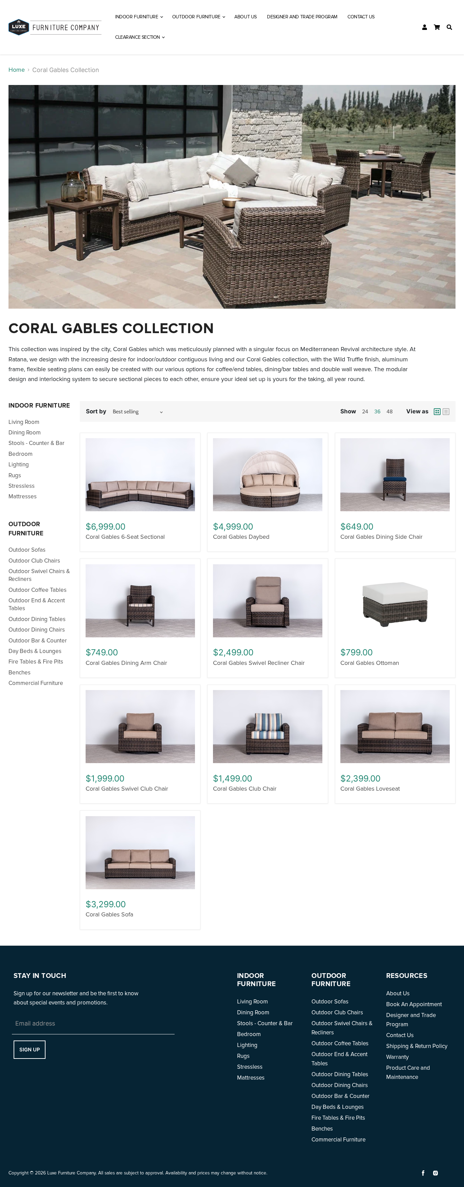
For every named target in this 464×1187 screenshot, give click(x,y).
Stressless (21, 485)
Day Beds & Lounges (34, 651)
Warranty (397, 1057)
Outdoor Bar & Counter (37, 640)
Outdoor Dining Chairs (36, 629)
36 (377, 412)
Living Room (23, 422)
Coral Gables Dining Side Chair (381, 536)
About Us (245, 17)
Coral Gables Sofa (109, 914)
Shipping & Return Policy (416, 1046)
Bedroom (20, 454)
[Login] (424, 27)
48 (390, 412)
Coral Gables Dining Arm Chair (126, 663)
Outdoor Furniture (196, 17)
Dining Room (24, 432)
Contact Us (361, 17)
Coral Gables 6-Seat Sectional (125, 536)
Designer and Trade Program (302, 17)
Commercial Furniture (35, 683)
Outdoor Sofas (27, 549)
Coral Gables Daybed (241, 536)
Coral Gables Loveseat (370, 788)
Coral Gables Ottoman (369, 663)
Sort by (96, 411)
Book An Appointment (414, 1004)
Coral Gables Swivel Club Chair (127, 788)
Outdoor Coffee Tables (37, 590)
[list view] (446, 411)
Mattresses (22, 496)
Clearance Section (138, 37)
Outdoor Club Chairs (34, 560)
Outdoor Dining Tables (37, 619)
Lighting (18, 464)
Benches (19, 672)
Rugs (14, 475)
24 (365, 412)
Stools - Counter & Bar (36, 443)
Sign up (29, 1050)
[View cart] (436, 27)
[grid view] (437, 411)
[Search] (449, 27)
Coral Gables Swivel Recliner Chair (259, 663)
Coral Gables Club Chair (244, 788)
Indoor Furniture (137, 17)
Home (16, 69)
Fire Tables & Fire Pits (35, 661)
